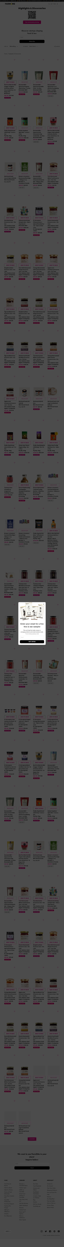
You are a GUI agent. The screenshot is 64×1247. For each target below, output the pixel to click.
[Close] (43, 604)
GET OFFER (32, 642)
